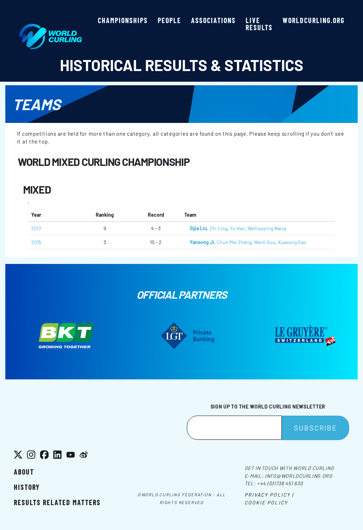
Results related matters (57, 502)
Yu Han (237, 228)
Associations (213, 20)
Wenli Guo (264, 242)
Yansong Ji (202, 242)
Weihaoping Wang (266, 228)
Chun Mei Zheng (234, 242)
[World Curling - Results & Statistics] (50, 27)
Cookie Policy (266, 502)
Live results (259, 24)
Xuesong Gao (292, 242)
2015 (36, 242)
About (24, 471)
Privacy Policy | (269, 495)
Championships (123, 20)
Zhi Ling (218, 228)
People (169, 20)
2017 (36, 228)
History (27, 487)
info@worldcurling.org (299, 476)
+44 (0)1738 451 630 (280, 483)
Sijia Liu (198, 228)
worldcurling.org (314, 20)
